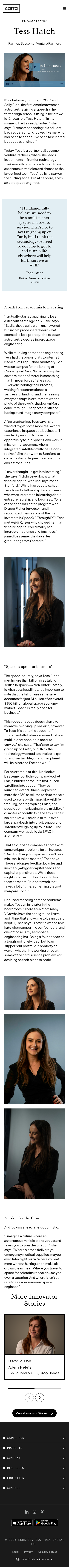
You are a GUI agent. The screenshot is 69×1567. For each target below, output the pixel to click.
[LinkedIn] (26, 1512)
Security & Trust (47, 1551)
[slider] (34, 84)
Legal (15, 1551)
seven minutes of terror (21, 376)
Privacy (28, 1551)
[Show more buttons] (61, 84)
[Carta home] (11, 8)
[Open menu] (64, 8)
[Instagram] (34, 1512)
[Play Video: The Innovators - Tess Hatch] (35, 67)
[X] (42, 1512)
